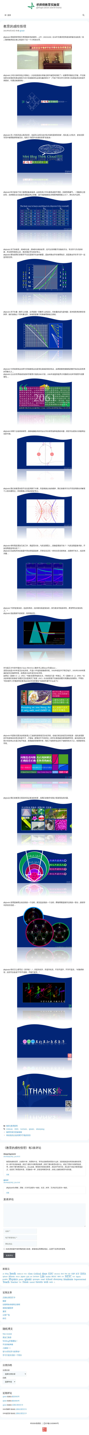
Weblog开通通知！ (10, 1341)
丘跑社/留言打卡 (9, 1297)
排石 (4, 1318)
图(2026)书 (15, 1396)
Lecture (23, 1129)
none (74, 1276)
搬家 (4, 1301)
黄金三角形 (7, 1337)
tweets (39, 1282)
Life (42, 1276)
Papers (78, 1277)
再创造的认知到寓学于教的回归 (18, 1135)
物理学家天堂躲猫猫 (14, 1132)
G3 (69, 1274)
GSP (73, 1273)
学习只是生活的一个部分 (12, 1355)
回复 (7, 1174)
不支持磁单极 (8, 1344)
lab (31, 1276)
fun (66, 1274)
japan (23, 1276)
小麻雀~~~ (7, 1348)
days (44, 1273)
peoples (5, 1279)
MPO (59, 1277)
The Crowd (7, 1334)
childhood (20, 1274)
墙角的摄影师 (8, 1308)
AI (3, 1274)
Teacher (14, 1282)
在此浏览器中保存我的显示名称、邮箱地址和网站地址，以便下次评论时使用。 (36, 1249)
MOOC (54, 1276)
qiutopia (36, 1279)
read (43, 1279)
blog (7, 1274)
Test (20, 1282)
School (49, 1279)
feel (62, 1274)
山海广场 (6, 1315)
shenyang (40, 1129)
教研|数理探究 (12, 1126)
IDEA (83, 1273)
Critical (9, 1129)
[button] (83, 15)
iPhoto (12, 1276)
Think (25, 1282)
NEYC (68, 1276)
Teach (6, 1282)
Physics (13, 1279)
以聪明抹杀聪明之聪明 (11, 1304)
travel (32, 1282)
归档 (4, 1378)
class (30, 1273)
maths (48, 1276)
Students (68, 1279)
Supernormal (80, 1279)
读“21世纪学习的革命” (11, 1351)
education (57, 1274)
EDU (16, 1129)
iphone (5, 1277)
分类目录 (6, 1370)
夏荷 (4, 1311)
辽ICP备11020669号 (51, 1423)
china (25, 1273)
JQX (27, 1277)
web (46, 1282)
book (13, 1273)
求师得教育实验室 (47, 4)
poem (21, 1279)
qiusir (31, 1129)
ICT (77, 1273)
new (63, 1276)
